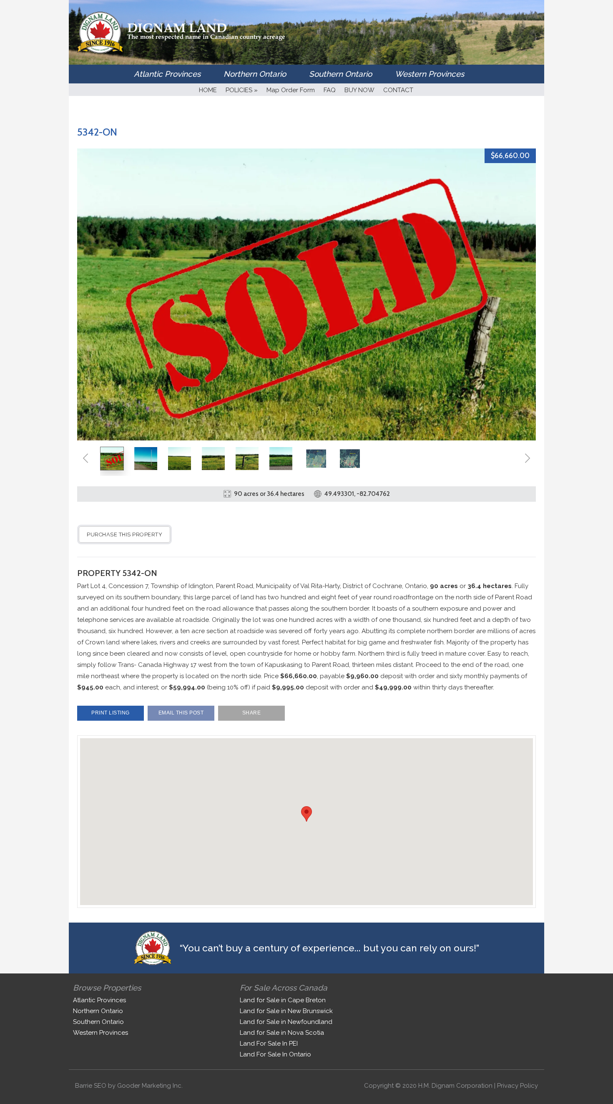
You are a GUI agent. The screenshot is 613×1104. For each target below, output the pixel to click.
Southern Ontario (340, 73)
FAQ (330, 90)
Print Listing (110, 713)
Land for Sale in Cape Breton (283, 1000)
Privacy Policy (517, 1085)
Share (251, 713)
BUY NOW (359, 90)
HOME (208, 90)
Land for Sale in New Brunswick (286, 1011)
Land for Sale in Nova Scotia (282, 1032)
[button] (306, 814)
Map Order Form (290, 90)
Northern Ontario (255, 73)
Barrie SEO (90, 1085)
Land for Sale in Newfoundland (286, 1022)
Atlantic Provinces (167, 73)
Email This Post (181, 713)
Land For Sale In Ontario (275, 1054)
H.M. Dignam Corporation (455, 1085)
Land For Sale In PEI (269, 1043)
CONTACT (398, 90)
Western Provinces (429, 73)
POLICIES (242, 90)
